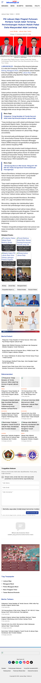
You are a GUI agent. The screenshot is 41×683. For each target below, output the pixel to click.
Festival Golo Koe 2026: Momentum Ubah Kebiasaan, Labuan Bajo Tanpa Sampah (30, 414)
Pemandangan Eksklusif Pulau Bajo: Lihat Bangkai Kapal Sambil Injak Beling (19, 362)
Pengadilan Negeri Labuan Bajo (9, 289)
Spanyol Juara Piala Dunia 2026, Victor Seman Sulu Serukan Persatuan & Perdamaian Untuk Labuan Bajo (19, 367)
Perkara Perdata (21, 289)
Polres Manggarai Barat (10, 586)
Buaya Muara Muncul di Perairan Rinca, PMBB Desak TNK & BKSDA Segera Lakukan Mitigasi (20, 351)
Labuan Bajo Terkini (7, 14)
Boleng (3, 70)
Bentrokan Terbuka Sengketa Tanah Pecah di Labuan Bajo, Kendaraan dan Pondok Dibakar (10, 438)
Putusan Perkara (32, 289)
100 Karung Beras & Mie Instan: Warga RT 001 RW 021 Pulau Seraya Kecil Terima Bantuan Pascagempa (20, 168)
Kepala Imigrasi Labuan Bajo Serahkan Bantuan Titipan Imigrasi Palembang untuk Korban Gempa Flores (10, 415)
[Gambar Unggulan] (20, 58)
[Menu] (2, 2)
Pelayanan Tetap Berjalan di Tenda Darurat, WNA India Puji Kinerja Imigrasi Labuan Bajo (20, 117)
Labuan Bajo (27, 73)
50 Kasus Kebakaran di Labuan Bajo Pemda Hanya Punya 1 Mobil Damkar (20, 356)
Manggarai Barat (12, 70)
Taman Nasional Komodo (11, 592)
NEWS (18, 14)
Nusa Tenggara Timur (10, 589)
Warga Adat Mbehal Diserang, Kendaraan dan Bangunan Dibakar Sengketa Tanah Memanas (19, 346)
